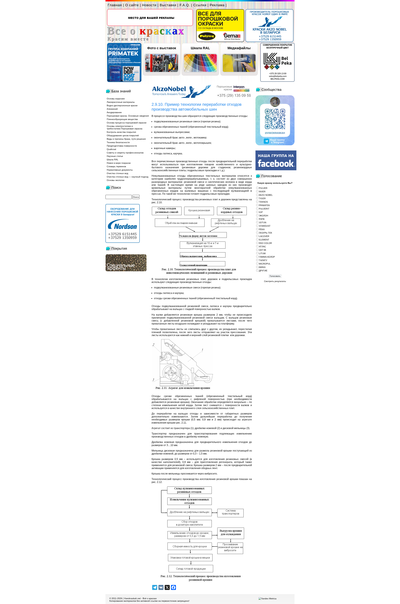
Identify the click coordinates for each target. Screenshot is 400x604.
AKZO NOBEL (266, 195)
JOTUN (262, 222)
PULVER (263, 188)
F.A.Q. (185, 5)
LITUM (262, 253)
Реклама (217, 5)
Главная (115, 5)
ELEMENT (264, 239)
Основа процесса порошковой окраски (126, 122)
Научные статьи (115, 156)
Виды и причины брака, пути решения (126, 139)
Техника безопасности (118, 142)
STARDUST (264, 226)
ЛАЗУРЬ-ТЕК (265, 233)
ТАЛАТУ (263, 260)
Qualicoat (111, 149)
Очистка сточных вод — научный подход (127, 176)
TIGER (262, 198)
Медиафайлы (239, 48)
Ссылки (199, 5)
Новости (149, 5)
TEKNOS (263, 202)
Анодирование (114, 112)
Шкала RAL (200, 48)
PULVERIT (264, 208)
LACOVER (264, 236)
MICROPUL (264, 263)
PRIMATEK (264, 205)
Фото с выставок (161, 48)
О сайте (132, 5)
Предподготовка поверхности (122, 146)
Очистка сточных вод (117, 173)
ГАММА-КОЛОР (267, 257)
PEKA (262, 229)
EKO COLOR (265, 243)
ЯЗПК (262, 219)
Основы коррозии (116, 98)
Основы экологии (115, 180)
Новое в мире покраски (119, 163)
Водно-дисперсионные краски (122, 105)
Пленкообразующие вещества (122, 119)
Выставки (168, 5)
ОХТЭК (262, 250)
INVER (262, 191)
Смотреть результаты (275, 281)
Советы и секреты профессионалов (125, 152)
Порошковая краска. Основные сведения (128, 116)
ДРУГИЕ (263, 270)
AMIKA (262, 267)
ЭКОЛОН (263, 215)
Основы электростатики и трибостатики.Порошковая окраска (124, 127)
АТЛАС (262, 246)
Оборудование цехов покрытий (123, 135)
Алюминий (112, 109)
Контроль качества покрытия (121, 132)
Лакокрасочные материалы (121, 102)
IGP (261, 212)
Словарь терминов (116, 166)
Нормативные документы (120, 170)
